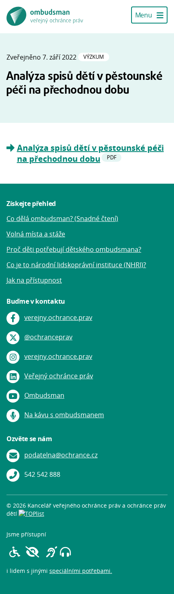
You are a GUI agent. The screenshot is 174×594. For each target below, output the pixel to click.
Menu (144, 15)
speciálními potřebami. (80, 571)
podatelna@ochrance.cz (61, 454)
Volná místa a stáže (35, 233)
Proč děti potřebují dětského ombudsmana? (73, 249)
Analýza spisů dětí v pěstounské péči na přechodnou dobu (90, 153)
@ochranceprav (48, 336)
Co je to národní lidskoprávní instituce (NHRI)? (76, 264)
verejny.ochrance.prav (58, 317)
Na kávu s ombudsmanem (64, 414)
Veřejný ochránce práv (58, 375)
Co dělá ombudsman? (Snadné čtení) (62, 218)
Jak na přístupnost (34, 280)
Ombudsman (44, 395)
